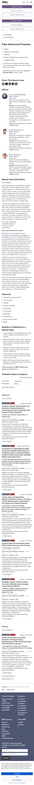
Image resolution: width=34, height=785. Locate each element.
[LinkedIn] (9, 84)
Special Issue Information (11, 52)
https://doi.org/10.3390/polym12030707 (13, 596)
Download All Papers (26, 377)
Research (9, 630)
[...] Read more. (6, 435)
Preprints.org (6, 727)
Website (16, 96)
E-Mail (11, 96)
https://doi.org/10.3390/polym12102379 (13, 515)
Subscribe (6, 758)
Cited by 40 (5, 555)
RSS (3, 689)
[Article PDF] (31, 403)
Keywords (7, 54)
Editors (6, 49)
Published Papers (9, 60)
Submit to (17, 7)
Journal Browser (8, 37)
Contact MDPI (6, 707)
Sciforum (4, 722)
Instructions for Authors (9, 271)
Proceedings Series (7, 738)
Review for (17, 11)
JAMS (3, 736)
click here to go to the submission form (16, 238)
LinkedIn (20, 722)
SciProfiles (5, 731)
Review (9, 398)
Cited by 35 (5, 516)
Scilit (3, 729)
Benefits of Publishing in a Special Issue (16, 57)
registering (16, 235)
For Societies (22, 710)
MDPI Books (5, 724)
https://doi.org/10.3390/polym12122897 (13, 468)
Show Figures (7, 441)
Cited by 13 (5, 470)
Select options (7, 750)
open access (25, 281)
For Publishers (22, 708)
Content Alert (10, 689)
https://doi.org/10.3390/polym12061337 (13, 651)
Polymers (4, 687)
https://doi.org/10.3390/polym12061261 (13, 551)
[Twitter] (6, 84)
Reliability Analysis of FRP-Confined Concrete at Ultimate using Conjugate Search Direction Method (15, 584)
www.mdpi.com (6, 235)
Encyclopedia (6, 734)
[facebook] (13, 84)
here (16, 369)
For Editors (21, 703)
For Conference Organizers (22, 713)
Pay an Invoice (6, 703)
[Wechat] (16, 84)
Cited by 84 (5, 653)
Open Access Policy (8, 705)
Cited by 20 (5, 599)
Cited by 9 (5, 422)
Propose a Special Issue (17, 15)
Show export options (9, 387)
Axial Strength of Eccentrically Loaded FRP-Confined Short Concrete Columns (16, 544)
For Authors (21, 699)
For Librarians (22, 706)
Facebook (21, 724)
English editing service (22, 287)
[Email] (3, 84)
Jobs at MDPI (6, 710)
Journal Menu (7, 35)
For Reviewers (22, 701)
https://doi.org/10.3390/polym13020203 (13, 420)
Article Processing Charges (7, 700)
